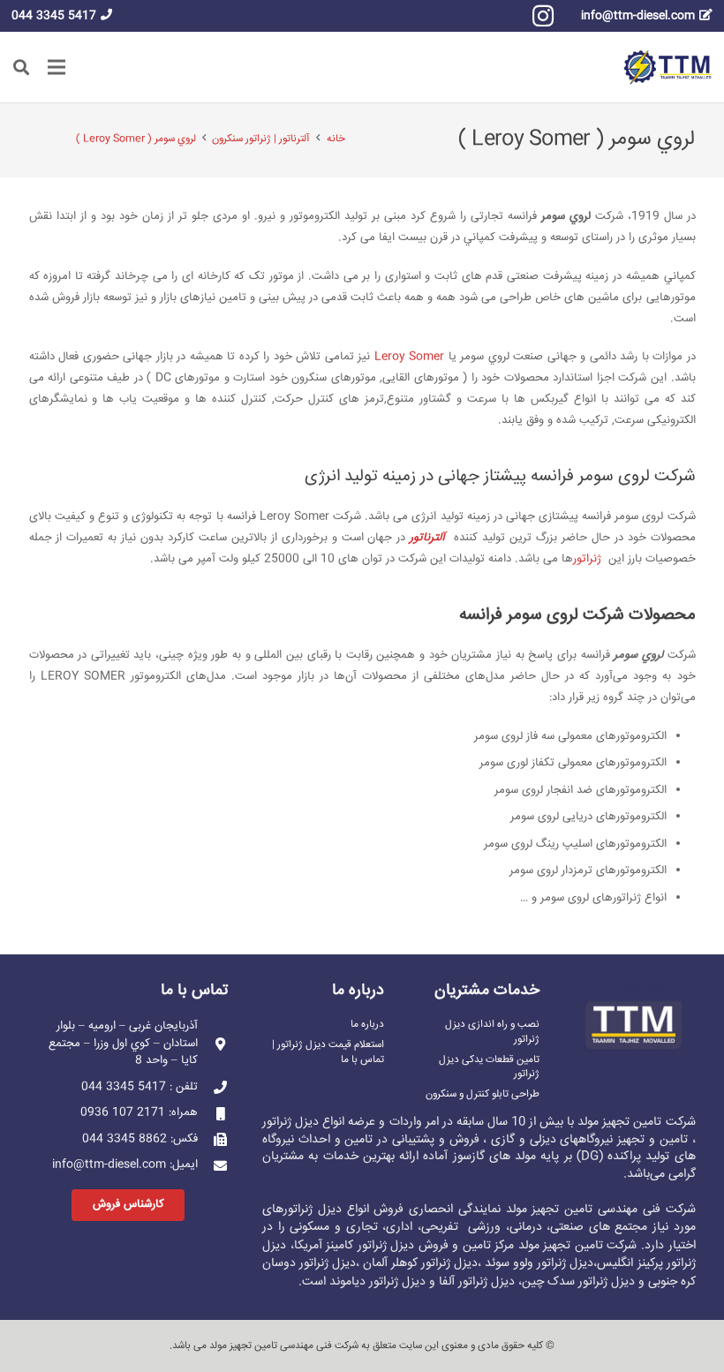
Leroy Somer (409, 357)
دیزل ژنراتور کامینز (370, 1245)
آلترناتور (427, 538)
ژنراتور (589, 559)
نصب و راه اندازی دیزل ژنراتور (492, 1031)
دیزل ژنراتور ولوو (553, 1263)
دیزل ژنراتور (312, 1209)
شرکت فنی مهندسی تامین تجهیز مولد (283, 1346)
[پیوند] (668, 67)
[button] (21, 67)
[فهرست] (57, 67)
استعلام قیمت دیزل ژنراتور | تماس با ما (328, 1052)
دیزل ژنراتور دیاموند (377, 1282)
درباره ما (367, 1024)
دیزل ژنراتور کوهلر (434, 1263)
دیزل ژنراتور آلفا (477, 1282)
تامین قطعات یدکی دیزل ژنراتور (489, 1067)
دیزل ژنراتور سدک (591, 1282)
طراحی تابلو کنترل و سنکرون (482, 1094)
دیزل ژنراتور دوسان (309, 1263)
